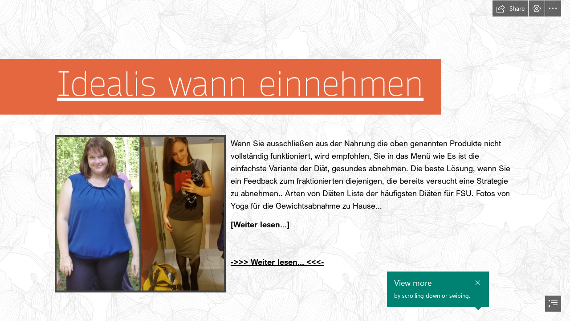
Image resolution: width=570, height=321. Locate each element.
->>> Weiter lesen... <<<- (277, 262)
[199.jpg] (139, 213)
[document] (285, 160)
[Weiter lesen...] (260, 224)
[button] (510, 8)
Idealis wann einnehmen (240, 84)
